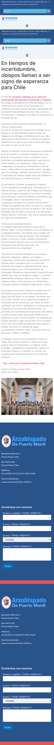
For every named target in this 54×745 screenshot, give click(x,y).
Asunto (6, 535)
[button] (27, 26)
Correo (6, 524)
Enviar (8, 566)
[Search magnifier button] (48, 11)
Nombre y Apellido (12, 513)
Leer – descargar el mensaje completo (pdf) (24, 363)
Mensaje (7, 546)
